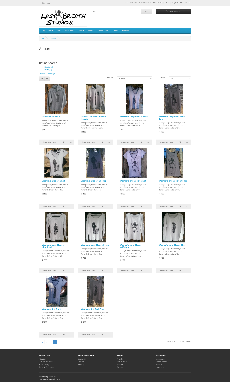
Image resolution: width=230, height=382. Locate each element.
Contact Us (82, 359)
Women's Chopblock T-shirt (134, 116)
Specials (120, 367)
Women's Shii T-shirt (52, 309)
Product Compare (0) (47, 74)
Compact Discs (102, 31)
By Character (48, 31)
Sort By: (110, 78)
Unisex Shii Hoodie (51, 116)
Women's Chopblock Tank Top (172, 117)
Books (90, 31)
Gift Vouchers (122, 362)
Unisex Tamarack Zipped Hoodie (93, 117)
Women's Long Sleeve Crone (95, 245)
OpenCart (52, 376)
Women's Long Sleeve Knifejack (130, 246)
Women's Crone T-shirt (53, 180)
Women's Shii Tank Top (92, 309)
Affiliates (120, 364)
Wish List (159, 364)
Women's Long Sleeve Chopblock (53, 246)
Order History (161, 362)
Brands (119, 359)
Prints (59, 31)
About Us (42, 359)
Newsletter (160, 367)
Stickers (115, 31)
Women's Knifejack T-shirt (133, 180)
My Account (160, 359)
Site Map (81, 364)
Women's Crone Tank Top (94, 180)
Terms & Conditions (46, 367)
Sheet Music (126, 31)
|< (42, 342)
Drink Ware (69, 31)
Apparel (81, 31)
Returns (81, 362)
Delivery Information (47, 362)
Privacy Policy (44, 364)
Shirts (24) (48, 70)
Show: (163, 78)
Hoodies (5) (48, 67)
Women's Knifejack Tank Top (173, 180)
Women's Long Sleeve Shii (171, 245)
